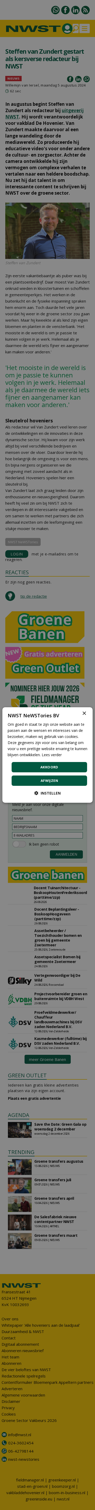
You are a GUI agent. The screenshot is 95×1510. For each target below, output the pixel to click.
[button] (47, 793)
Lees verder (52, 754)
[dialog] (47, 755)
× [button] (84, 713)
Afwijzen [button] (49, 780)
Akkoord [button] (49, 767)
